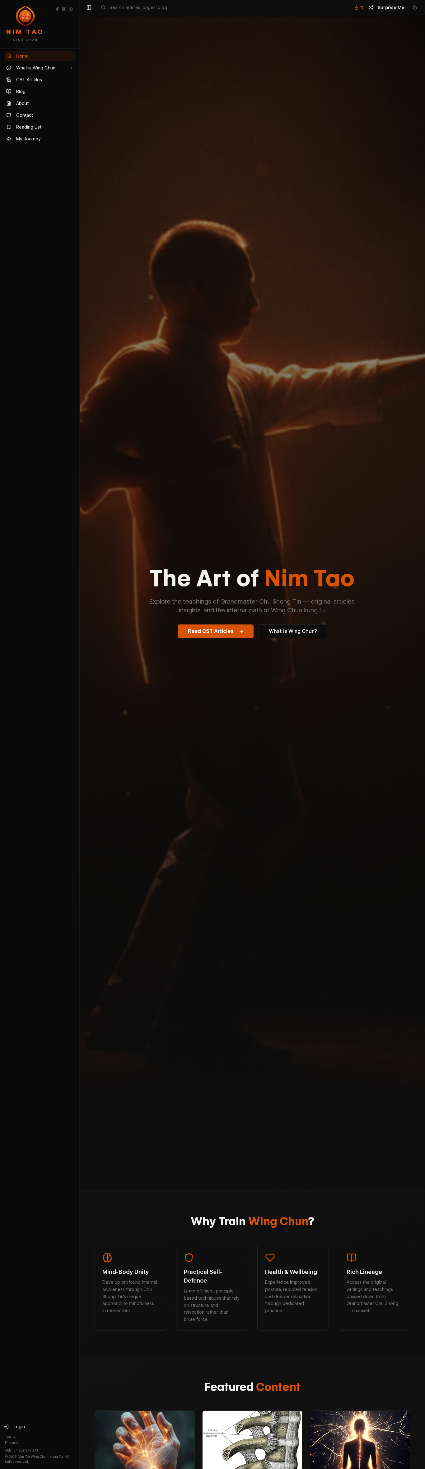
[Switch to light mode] (415, 7)
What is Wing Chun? (293, 631)
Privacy (11, 1442)
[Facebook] (57, 9)
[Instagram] (64, 9)
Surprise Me (391, 7)
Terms (10, 1436)
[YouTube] (71, 9)
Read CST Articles (211, 631)
